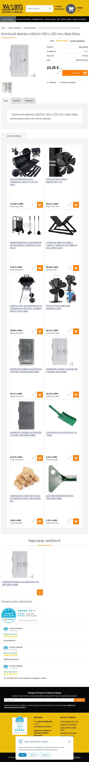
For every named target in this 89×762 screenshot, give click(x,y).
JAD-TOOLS (83, 47)
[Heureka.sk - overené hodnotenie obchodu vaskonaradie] (21, 622)
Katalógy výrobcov (38, 19)
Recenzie (16, 101)
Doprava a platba (50, 19)
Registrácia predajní (79, 19)
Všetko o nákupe (66, 19)
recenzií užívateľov (77, 41)
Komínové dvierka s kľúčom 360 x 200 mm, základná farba (25, 433)
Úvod (3, 28)
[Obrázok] (7, 88)
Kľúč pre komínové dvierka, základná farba (60, 497)
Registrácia (59, 9)
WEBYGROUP (75, 757)
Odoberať (79, 700)
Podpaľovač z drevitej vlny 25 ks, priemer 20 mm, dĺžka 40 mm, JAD (25, 498)
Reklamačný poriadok (68, 733)
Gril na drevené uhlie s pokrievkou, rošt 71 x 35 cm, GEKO (24, 182)
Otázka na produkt (68, 82)
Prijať (22, 755)
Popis (6, 101)
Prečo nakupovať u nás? (69, 721)
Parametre (29, 101)
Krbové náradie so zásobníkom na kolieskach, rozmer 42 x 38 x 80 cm (25, 245)
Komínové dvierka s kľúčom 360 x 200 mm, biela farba (62, 370)
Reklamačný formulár (68, 724)
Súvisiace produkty (14, 136)
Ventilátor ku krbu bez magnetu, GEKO (58, 307)
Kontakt (3, 25)
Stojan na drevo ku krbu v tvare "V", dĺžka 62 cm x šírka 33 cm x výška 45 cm (61, 245)
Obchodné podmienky (24, 19)
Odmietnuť (45, 755)
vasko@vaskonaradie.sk (43, 726)
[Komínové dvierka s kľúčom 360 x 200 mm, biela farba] (22, 61)
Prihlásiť (58, 6)
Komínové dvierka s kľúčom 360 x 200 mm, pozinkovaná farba (25, 370)
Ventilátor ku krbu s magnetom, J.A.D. (57, 180)
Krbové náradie (29, 28)
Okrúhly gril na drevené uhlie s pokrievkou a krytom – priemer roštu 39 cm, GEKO (26, 308)
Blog (58, 19)
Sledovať (52, 82)
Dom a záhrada (14, 28)
